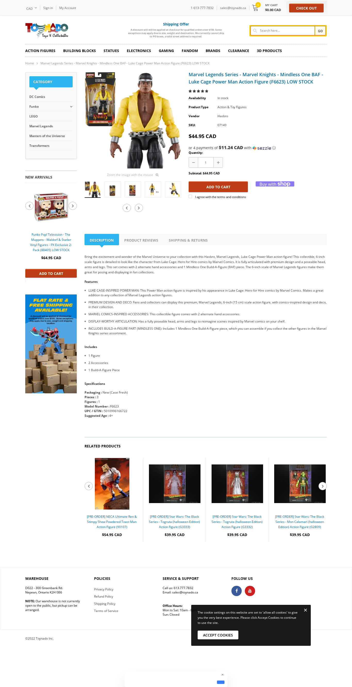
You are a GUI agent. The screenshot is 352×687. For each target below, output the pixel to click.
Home (29, 63)
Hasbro (222, 116)
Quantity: (196, 152)
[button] (199, 91)
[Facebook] (236, 591)
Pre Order (112, 550)
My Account (67, 8)
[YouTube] (250, 591)
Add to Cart (51, 273)
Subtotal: (195, 173)
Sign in (48, 8)
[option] (51, 232)
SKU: (192, 125)
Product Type (198, 107)
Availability (197, 98)
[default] (220, 682)
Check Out (306, 8)
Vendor (194, 116)
